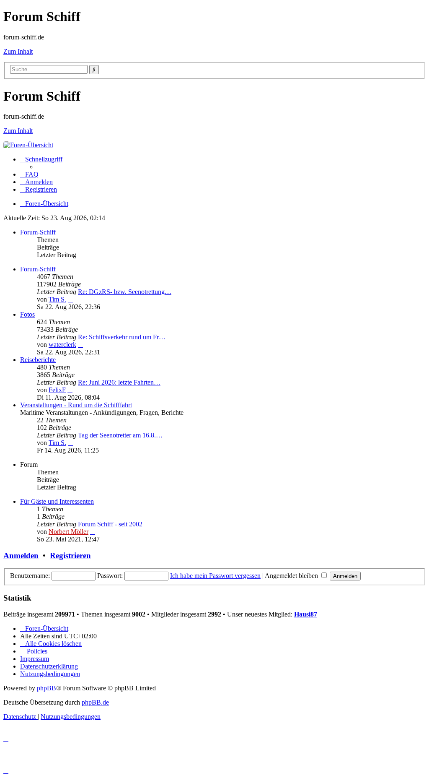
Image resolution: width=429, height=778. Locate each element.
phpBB (46, 688)
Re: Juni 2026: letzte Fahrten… (119, 382)
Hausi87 (305, 614)
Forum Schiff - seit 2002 (110, 524)
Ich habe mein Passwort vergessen (215, 575)
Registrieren (70, 555)
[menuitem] (29, 174)
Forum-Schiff (38, 232)
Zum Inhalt (18, 51)
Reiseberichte (38, 359)
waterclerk (62, 344)
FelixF (57, 389)
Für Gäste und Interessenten (57, 501)
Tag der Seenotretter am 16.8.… (120, 435)
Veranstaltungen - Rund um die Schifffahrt (76, 405)
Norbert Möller (68, 531)
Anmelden (21, 555)
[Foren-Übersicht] (28, 144)
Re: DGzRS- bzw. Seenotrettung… (124, 291)
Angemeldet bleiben (292, 575)
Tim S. (57, 299)
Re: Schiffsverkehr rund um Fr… (121, 337)
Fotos (27, 314)
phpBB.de (95, 702)
